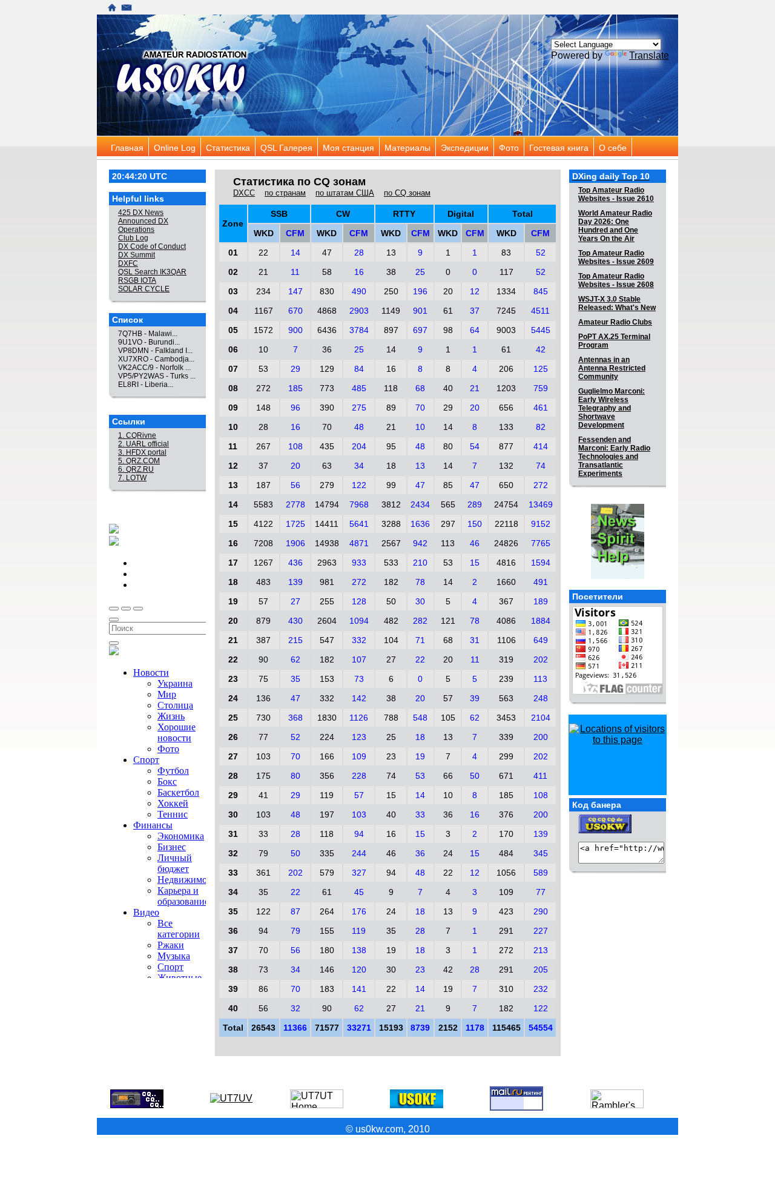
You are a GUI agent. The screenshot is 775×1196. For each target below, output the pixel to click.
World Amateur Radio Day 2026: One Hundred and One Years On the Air (615, 226)
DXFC (128, 263)
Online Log (156, 148)
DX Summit (136, 255)
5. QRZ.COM (139, 461)
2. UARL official (143, 444)
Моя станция (325, 148)
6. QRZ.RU (136, 469)
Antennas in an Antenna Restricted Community (611, 368)
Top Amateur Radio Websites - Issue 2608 (616, 280)
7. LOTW (132, 478)
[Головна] (112, 9)
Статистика (208, 148)
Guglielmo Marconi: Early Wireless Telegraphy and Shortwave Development (611, 408)
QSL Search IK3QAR (152, 272)
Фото (501, 148)
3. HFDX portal (142, 452)
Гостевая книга (532, 148)
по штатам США (344, 192)
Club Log (133, 238)
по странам (285, 192)
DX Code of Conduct (152, 246)
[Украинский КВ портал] (617, 575)
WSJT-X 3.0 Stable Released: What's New (617, 303)
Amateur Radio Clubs (615, 322)
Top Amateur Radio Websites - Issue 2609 (616, 257)
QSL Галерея (263, 148)
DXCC (244, 192)
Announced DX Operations (143, 225)
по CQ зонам (407, 192)
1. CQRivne (137, 435)
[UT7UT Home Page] (316, 1105)
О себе (601, 148)
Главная (113, 148)
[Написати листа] (126, 9)
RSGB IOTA (137, 280)
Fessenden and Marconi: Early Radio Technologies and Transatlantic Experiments (614, 456)
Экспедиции (443, 148)
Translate (649, 55)
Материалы (387, 148)
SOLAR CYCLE (144, 289)
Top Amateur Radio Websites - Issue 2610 (616, 194)
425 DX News (140, 212)
